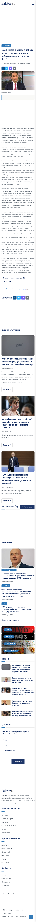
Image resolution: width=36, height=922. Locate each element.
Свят (4, 603)
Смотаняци (5, 863)
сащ (6, 278)
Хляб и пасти (6, 822)
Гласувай (17, 761)
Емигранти (5, 855)
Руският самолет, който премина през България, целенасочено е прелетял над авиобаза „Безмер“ (17, 362)
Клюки (4, 859)
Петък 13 (5, 585)
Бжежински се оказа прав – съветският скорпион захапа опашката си (22, 680)
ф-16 (23, 278)
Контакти (5, 889)
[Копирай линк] (14, 68)
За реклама (5, 885)
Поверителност (7, 882)
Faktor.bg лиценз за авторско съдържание (13, 911)
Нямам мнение (10, 750)
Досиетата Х (6, 852)
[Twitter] (6, 68)
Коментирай (28, 507)
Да (6, 740)
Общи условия (7, 878)
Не (6, 745)
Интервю (5, 815)
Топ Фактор (6, 833)
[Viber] (10, 68)
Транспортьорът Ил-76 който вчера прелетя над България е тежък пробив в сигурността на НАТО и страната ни (18, 575)
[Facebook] (3, 68)
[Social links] (4, 893)
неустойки (7, 281)
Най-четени (7, 542)
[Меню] (32, 4)
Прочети (6, 389)
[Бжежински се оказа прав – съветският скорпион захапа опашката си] (6, 679)
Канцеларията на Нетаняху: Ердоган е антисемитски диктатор (22, 703)
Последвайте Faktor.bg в (13, 289)
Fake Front (5, 845)
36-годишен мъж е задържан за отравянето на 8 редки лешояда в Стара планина (23, 714)
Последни (6, 659)
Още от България (11, 330)
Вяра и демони (7, 849)
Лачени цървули (9, 570)
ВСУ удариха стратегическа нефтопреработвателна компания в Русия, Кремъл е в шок (16, 609)
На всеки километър (9, 826)
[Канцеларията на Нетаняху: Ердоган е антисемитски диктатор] (6, 702)
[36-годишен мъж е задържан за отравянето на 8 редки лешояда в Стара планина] (6, 713)
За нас (4, 875)
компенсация (15, 278)
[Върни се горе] (31, 917)
